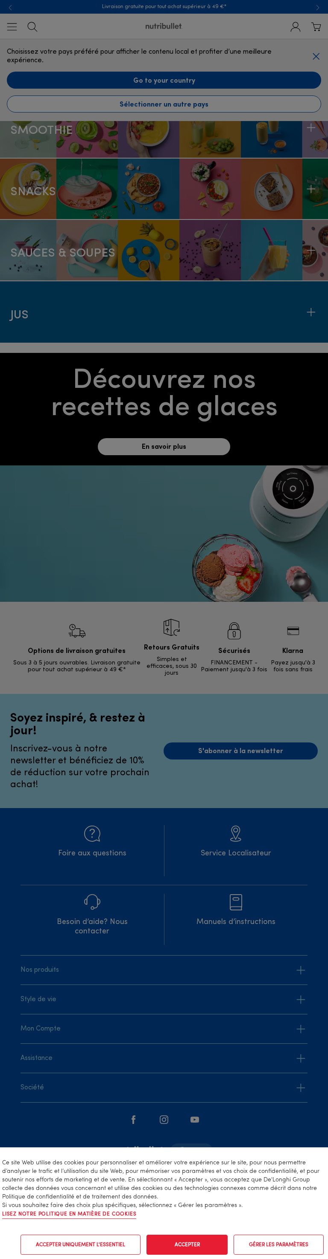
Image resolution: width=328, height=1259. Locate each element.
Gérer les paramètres (278, 1244)
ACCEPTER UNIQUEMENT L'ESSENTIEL (80, 1244)
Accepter (187, 1244)
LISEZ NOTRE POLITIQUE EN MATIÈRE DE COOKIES (69, 1214)
